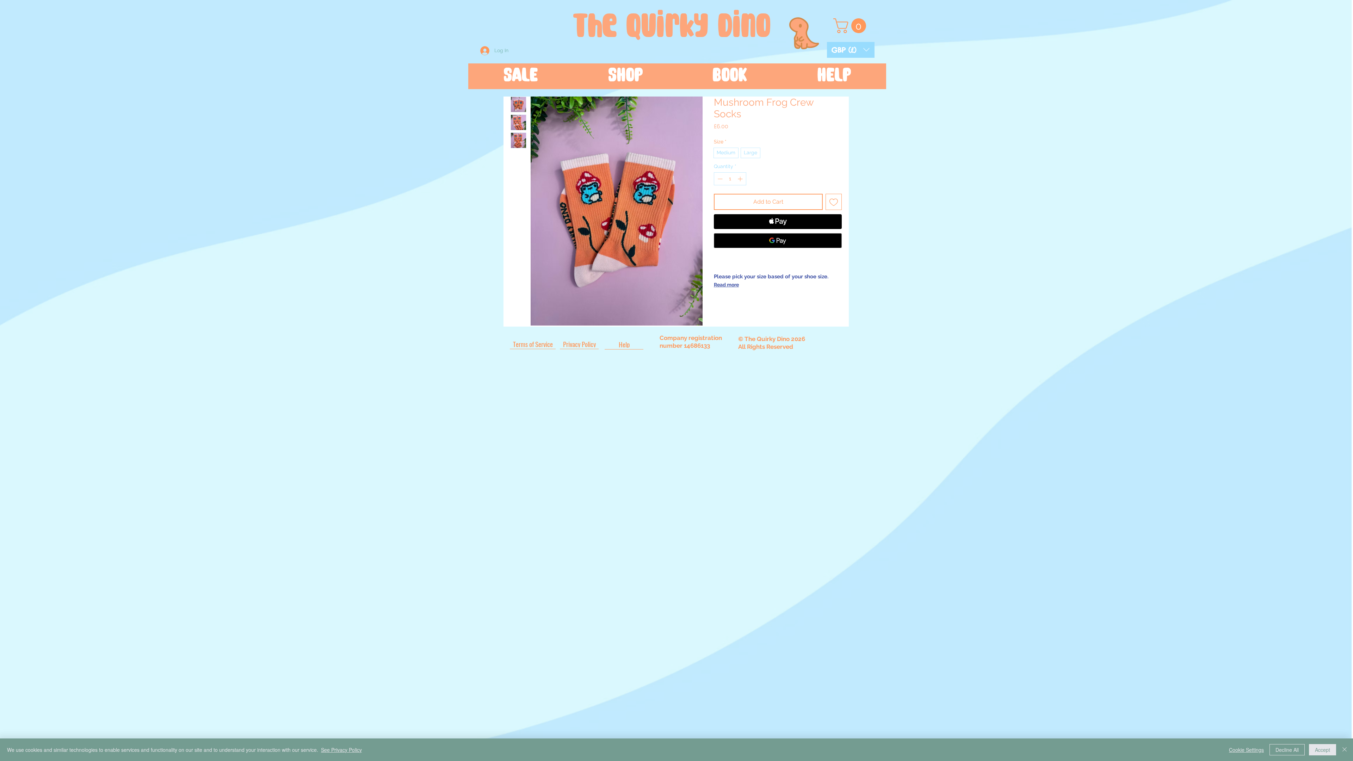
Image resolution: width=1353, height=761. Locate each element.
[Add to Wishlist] (834, 202)
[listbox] (851, 50)
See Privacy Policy (341, 749)
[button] (851, 50)
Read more (726, 284)
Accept (1322, 749)
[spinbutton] (730, 179)
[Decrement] (719, 179)
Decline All (1287, 749)
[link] (851, 25)
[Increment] (740, 179)
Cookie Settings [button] (1246, 749)
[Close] (1344, 749)
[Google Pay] (778, 240)
